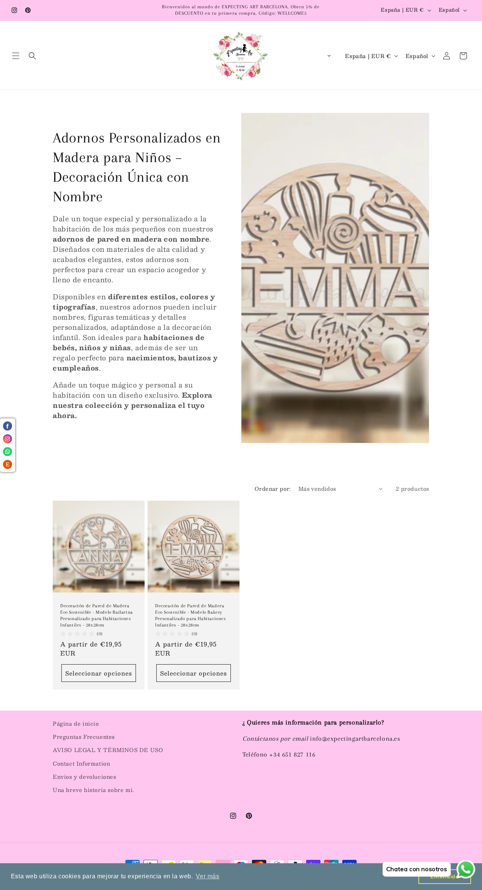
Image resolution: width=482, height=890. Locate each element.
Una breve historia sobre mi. (93, 789)
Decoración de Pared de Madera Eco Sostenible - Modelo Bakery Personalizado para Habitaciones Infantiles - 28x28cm (190, 615)
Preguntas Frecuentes (84, 736)
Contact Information (81, 763)
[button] (16, 55)
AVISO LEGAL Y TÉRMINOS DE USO (108, 749)
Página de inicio (76, 723)
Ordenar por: (273, 488)
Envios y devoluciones (84, 776)
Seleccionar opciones (98, 672)
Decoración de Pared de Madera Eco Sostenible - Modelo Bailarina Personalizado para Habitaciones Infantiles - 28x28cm (96, 615)
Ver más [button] (207, 876)
